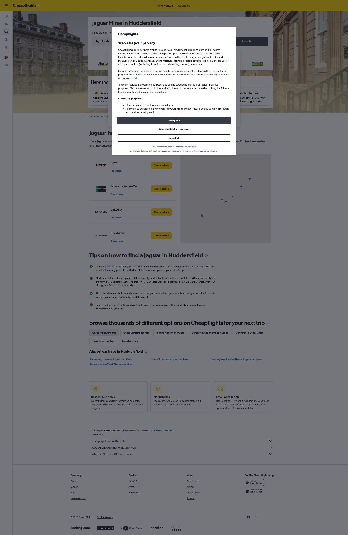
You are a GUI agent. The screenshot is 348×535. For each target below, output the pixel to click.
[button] (174, 120)
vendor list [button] (131, 78)
